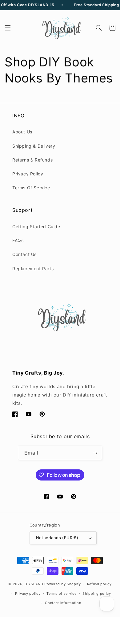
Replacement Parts (33, 268)
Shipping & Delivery (33, 146)
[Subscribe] (95, 453)
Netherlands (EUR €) (57, 537)
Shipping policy (96, 593)
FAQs (17, 240)
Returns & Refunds (32, 159)
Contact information (63, 603)
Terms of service (61, 593)
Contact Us (24, 254)
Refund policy (99, 584)
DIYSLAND (34, 584)
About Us (22, 131)
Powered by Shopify (62, 584)
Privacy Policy (27, 173)
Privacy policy (28, 593)
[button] (7, 28)
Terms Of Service (31, 187)
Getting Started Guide (36, 226)
